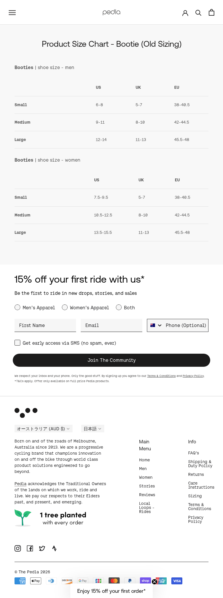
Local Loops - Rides (146, 507)
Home (144, 460)
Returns (196, 474)
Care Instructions (201, 485)
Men (143, 469)
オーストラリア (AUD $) (41, 429)
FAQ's (193, 453)
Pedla (20, 483)
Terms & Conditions (161, 375)
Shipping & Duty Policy (200, 464)
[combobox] (155, 325)
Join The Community (112, 360)
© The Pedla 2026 (32, 572)
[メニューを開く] (12, 12)
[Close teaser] (154, 582)
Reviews (147, 495)
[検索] (198, 12)
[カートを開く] (211, 12)
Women (145, 477)
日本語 (90, 429)
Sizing (195, 496)
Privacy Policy (193, 375)
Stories (147, 486)
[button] (111, 590)
